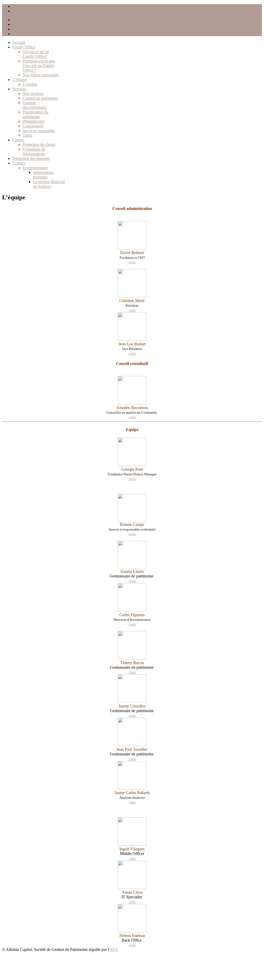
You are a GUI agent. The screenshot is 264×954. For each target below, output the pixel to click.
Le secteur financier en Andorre (49, 184)
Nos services (33, 93)
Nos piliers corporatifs (41, 75)
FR (15, 29)
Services (19, 89)
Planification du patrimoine (35, 114)
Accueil (18, 42)
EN (15, 33)
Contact (18, 163)
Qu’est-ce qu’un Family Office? (36, 54)
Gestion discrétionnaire (34, 105)
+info (132, 310)
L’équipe (19, 79)
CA (15, 20)
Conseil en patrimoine (40, 98)
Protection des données (31, 158)
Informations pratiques (43, 174)
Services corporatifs (39, 130)
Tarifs (27, 135)
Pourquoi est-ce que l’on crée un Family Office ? (39, 65)
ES (14, 24)
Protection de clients (39, 144)
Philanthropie (33, 121)
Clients (18, 140)
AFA (114, 949)
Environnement (35, 168)
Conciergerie (33, 126)
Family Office (23, 47)
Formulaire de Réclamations (34, 151)
